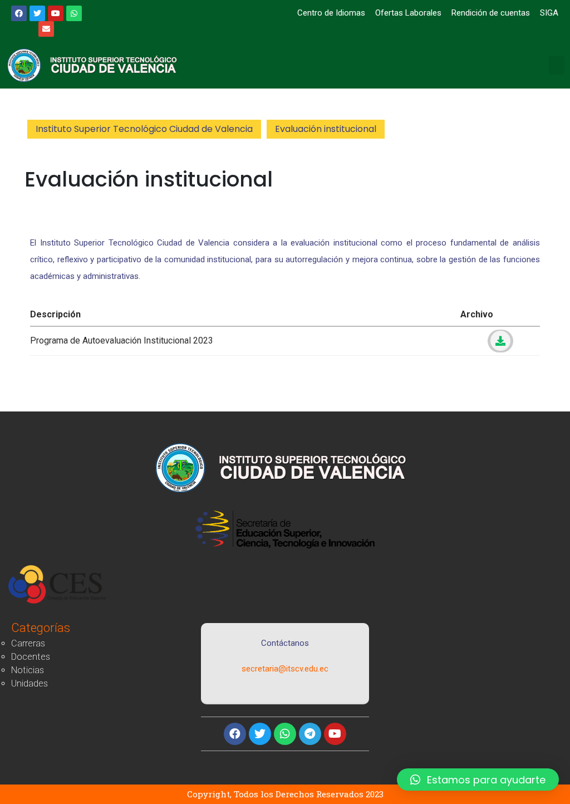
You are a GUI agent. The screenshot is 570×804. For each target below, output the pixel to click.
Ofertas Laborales (408, 13)
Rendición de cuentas (490, 13)
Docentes (30, 656)
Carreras (28, 643)
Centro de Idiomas (330, 13)
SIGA (549, 13)
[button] (556, 65)
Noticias (27, 670)
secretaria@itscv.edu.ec (285, 669)
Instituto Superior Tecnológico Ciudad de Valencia (144, 128)
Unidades (29, 683)
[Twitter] (260, 734)
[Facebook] (235, 734)
